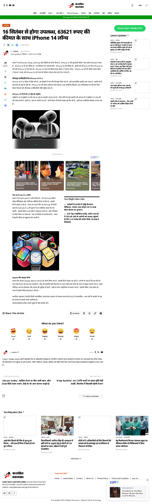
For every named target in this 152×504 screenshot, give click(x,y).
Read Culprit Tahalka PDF (130, 28)
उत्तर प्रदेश (118, 83)
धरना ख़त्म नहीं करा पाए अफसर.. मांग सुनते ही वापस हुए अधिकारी (120, 86)
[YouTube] (10, 5)
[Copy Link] (5, 100)
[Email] (5, 94)
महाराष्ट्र (11, 437)
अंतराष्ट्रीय (127, 437)
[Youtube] (4, 493)
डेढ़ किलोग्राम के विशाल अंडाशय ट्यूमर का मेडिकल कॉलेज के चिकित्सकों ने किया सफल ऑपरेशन (131, 443)
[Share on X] (8, 45)
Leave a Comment (91, 396)
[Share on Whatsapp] (12, 45)
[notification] (132, 5)
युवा (117, 59)
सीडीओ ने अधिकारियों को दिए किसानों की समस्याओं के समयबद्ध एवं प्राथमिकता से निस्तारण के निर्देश (94, 443)
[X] (6, 5)
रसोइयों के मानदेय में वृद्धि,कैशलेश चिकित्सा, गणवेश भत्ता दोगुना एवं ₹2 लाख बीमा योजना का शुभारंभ (80, 207)
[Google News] (13, 5)
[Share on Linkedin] (5, 88)
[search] (136, 5)
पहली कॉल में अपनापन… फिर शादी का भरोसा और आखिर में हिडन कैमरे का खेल (121, 103)
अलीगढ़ (117, 40)
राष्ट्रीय (6, 25)
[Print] (17, 45)
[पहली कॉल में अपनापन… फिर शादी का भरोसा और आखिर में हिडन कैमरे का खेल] (142, 103)
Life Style (119, 437)
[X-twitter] (14, 493)
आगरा (48, 437)
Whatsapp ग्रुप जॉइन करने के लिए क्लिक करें (76, 17)
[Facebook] (4, 5)
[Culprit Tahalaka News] (76, 5)
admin (15, 51)
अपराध (112, 40)
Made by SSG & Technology (91, 500)
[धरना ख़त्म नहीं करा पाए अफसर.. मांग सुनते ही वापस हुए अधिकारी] (142, 87)
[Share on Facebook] (4, 45)
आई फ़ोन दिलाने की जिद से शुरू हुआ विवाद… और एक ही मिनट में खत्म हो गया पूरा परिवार (19, 443)
